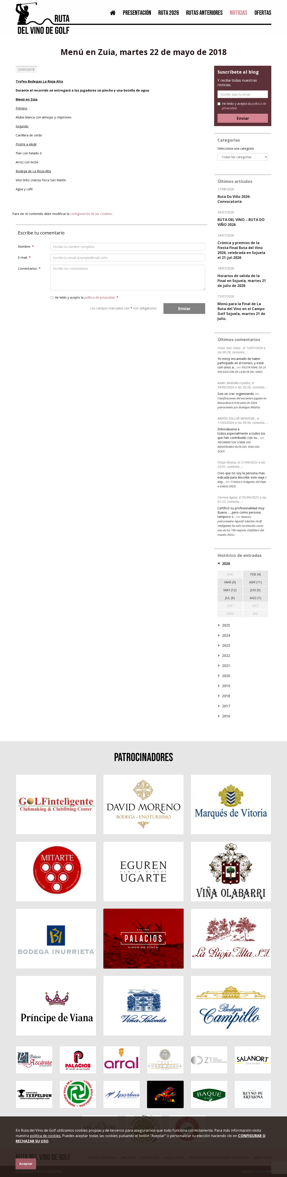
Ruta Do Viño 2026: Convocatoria (233, 199)
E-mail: (24, 257)
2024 (226, 635)
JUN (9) (255, 590)
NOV (230, 613)
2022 (226, 655)
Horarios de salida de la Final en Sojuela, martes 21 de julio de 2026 (241, 280)
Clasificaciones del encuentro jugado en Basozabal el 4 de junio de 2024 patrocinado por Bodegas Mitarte (241, 402)
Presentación (137, 13)
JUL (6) (230, 598)
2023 (226, 645)
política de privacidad (99, 297)
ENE (230, 574)
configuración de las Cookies (91, 214)
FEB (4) (255, 574)
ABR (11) (255, 582)
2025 (226, 625)
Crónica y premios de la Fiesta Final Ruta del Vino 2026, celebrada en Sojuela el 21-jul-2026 (241, 250)
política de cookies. (45, 1135)
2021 (226, 665)
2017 (226, 706)
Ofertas (262, 13)
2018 (226, 696)
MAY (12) (230, 590)
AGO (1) (255, 598)
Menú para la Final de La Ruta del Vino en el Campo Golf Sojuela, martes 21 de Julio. (241, 311)
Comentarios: (29, 268)
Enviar (184, 308)
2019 (226, 685)
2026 (226, 563)
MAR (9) (230, 582)
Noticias (238, 13)
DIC (255, 613)
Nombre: (26, 246)
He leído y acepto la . (86, 297)
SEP (230, 606)
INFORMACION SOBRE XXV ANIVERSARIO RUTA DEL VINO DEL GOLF (238, 446)
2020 (226, 675)
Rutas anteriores (204, 13)
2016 (226, 716)
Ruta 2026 (168, 13)
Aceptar (25, 1164)
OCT (255, 606)
